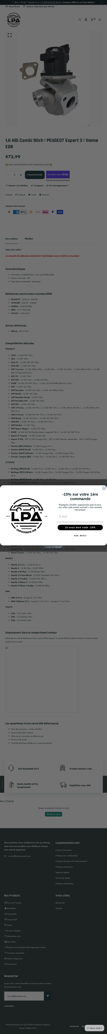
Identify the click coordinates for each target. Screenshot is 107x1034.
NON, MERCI (80, 536)
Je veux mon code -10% (80, 527)
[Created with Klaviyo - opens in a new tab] (53, 547)
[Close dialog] (104, 488)
